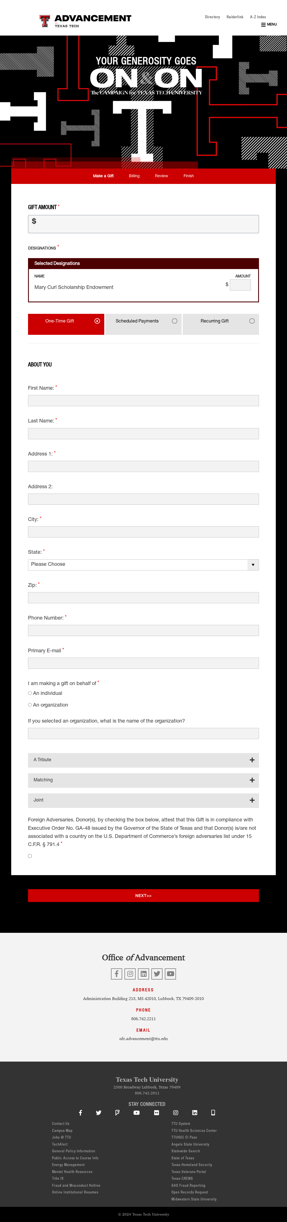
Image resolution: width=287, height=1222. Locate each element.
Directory (212, 17)
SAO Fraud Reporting (188, 1186)
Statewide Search (186, 1151)
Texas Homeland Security (192, 1165)
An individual (47, 693)
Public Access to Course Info (75, 1158)
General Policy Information (73, 1151)
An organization (50, 705)
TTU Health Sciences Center (194, 1131)
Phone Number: (46, 618)
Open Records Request (190, 1193)
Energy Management (68, 1165)
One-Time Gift (59, 321)
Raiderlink (235, 17)
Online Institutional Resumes (75, 1193)
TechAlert (60, 1145)
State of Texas (183, 1158)
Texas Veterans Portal (189, 1172)
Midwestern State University (194, 1200)
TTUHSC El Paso (184, 1138)
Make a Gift (103, 176)
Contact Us (61, 1124)
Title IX (58, 1179)
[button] (269, 25)
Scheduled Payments (137, 321)
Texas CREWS (182, 1179)
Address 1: (41, 454)
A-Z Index (258, 17)
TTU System (181, 1124)
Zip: (33, 585)
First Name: (41, 388)
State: (35, 552)
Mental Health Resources (72, 1172)
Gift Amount (43, 208)
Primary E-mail (45, 651)
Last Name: (41, 421)
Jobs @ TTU (61, 1138)
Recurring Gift (215, 321)
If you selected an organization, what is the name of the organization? (106, 721)
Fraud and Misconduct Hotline (76, 1186)
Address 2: (40, 487)
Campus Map (62, 1131)
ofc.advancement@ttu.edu (143, 1038)
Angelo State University (190, 1145)
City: (34, 519)
